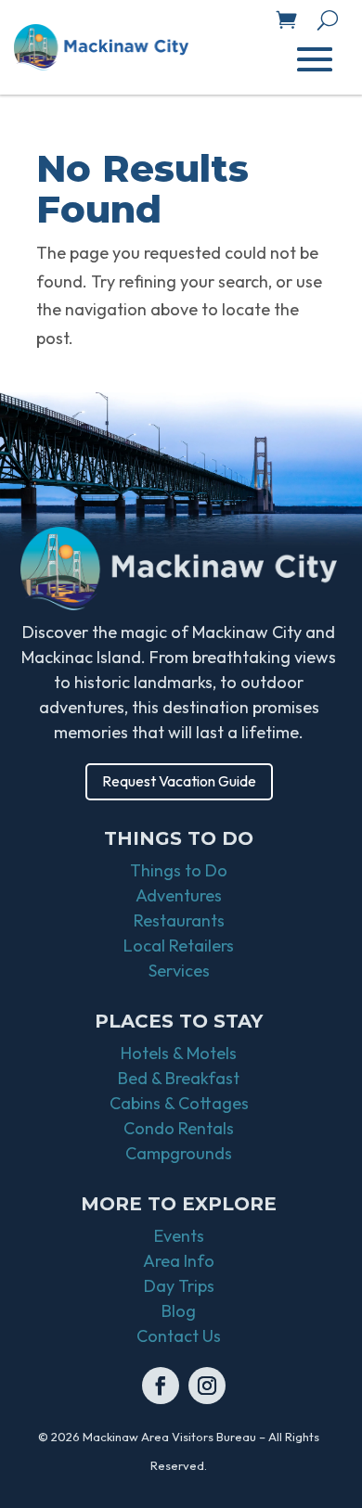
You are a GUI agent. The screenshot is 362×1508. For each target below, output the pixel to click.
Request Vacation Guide (179, 781)
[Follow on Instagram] (207, 1385)
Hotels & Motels (179, 1053)
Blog (179, 1311)
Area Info (178, 1261)
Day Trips (179, 1286)
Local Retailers (178, 945)
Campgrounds (178, 1153)
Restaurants (179, 920)
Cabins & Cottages (179, 1103)
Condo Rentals (178, 1128)
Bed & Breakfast (178, 1078)
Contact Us (178, 1336)
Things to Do (178, 870)
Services (179, 970)
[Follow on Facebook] (160, 1385)
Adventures (179, 895)
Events (179, 1235)
